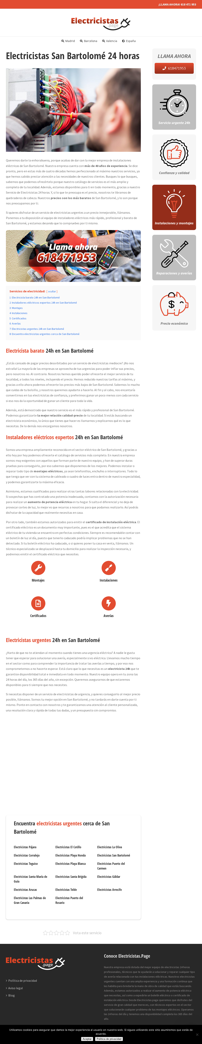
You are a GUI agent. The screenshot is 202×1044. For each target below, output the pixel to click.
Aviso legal (15, 988)
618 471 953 (188, 4)
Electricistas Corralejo (27, 855)
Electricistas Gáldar (108, 876)
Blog (11, 995)
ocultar (52, 291)
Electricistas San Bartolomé (113, 855)
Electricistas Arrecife (109, 889)
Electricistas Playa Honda (70, 855)
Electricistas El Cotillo (68, 847)
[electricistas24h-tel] (73, 233)
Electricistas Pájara (25, 847)
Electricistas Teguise (26, 863)
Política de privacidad (22, 980)
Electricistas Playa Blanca (70, 863)
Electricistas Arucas (25, 889)
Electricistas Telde (66, 889)
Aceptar (87, 1038)
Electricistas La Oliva (109, 847)
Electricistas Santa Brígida (70, 876)
